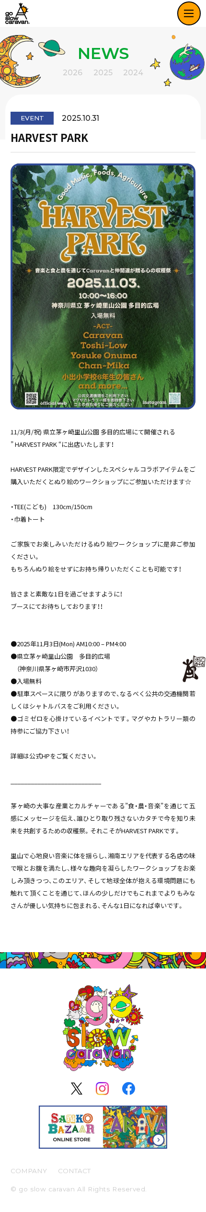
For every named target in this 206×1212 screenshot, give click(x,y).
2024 (133, 72)
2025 (103, 72)
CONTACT (74, 1171)
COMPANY (29, 1171)
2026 (72, 72)
